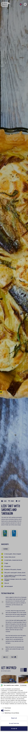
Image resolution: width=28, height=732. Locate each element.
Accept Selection (14, 723)
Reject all (14, 718)
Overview (24, 685)
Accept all (14, 728)
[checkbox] (6, 708)
